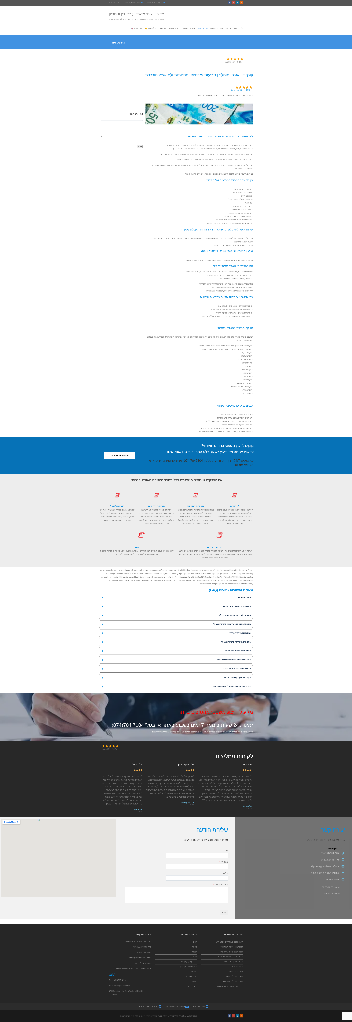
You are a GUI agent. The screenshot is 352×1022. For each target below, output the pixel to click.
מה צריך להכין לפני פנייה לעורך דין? (237, 669)
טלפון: (225, 873)
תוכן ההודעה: (220, 884)
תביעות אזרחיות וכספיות (243, 189)
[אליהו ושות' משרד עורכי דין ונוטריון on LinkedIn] (237, 2)
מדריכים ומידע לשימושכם (221, 28)
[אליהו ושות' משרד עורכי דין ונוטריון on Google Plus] (233, 2)
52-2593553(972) (140, 947)
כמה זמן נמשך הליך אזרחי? (240, 633)
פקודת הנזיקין (247, 363)
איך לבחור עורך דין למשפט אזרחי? (237, 678)
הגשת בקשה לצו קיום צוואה (233, 981)
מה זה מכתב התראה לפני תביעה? (237, 651)
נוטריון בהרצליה (188, 28)
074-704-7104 (114, 3)
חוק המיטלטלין (246, 356)
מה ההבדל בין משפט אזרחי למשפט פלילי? (234, 615)
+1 (113, 980)
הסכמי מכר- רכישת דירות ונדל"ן (231, 947)
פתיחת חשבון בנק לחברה (233, 962)
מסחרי (137, 547)
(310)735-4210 (120, 980)
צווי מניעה (248, 203)
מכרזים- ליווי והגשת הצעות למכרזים (230, 986)
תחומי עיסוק (202, 28)
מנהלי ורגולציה (191, 976)
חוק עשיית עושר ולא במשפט (241, 387)
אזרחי (195, 957)
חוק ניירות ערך (246, 393)
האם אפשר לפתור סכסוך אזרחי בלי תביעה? (234, 660)
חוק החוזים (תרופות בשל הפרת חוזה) (238, 349)
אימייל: (223, 862)
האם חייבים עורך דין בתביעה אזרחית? (236, 642)
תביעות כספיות (195, 506)
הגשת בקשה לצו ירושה (234, 976)
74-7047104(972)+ (139, 941)
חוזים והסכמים (215, 547)
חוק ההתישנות (246, 370)
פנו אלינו (237, 260)
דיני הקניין (248, 425)
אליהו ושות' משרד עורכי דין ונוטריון (136, 14)
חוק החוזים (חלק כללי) (243, 346)
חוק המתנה (248, 376)
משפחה (194, 971)
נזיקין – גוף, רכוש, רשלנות (242, 206)
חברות (194, 952)
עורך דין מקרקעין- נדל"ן (188, 962)
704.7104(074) (128, 725)
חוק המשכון (248, 373)
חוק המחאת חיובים (245, 359)
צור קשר (162, 28)
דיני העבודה (247, 428)
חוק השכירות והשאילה (244, 383)
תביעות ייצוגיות (156, 506)
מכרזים (194, 981)
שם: (225, 850)
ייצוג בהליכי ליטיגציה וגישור (242, 193)
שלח (140, 147)
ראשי (236, 28)
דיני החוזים (248, 414)
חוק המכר (248, 366)
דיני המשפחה (247, 421)
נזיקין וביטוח (192, 986)
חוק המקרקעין (246, 353)
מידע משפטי (174, 28)
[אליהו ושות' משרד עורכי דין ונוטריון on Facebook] (229, 2)
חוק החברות (247, 390)
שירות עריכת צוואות (236, 971)
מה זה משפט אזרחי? (243, 597)
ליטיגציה (235, 506)
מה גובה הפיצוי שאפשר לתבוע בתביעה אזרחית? (232, 624)
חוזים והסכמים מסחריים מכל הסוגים (229, 942)
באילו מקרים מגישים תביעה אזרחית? (236, 606)
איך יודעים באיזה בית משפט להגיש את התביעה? (232, 686)
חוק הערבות (247, 380)
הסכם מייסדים (237, 967)
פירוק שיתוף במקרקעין (214, 223)
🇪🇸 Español (151, 28)
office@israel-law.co (133, 3)
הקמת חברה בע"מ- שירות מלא (231, 952)
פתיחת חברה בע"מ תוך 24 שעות (230, 957)
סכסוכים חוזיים (246, 196)
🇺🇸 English (136, 28)
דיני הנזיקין (248, 418)
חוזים (195, 942)
